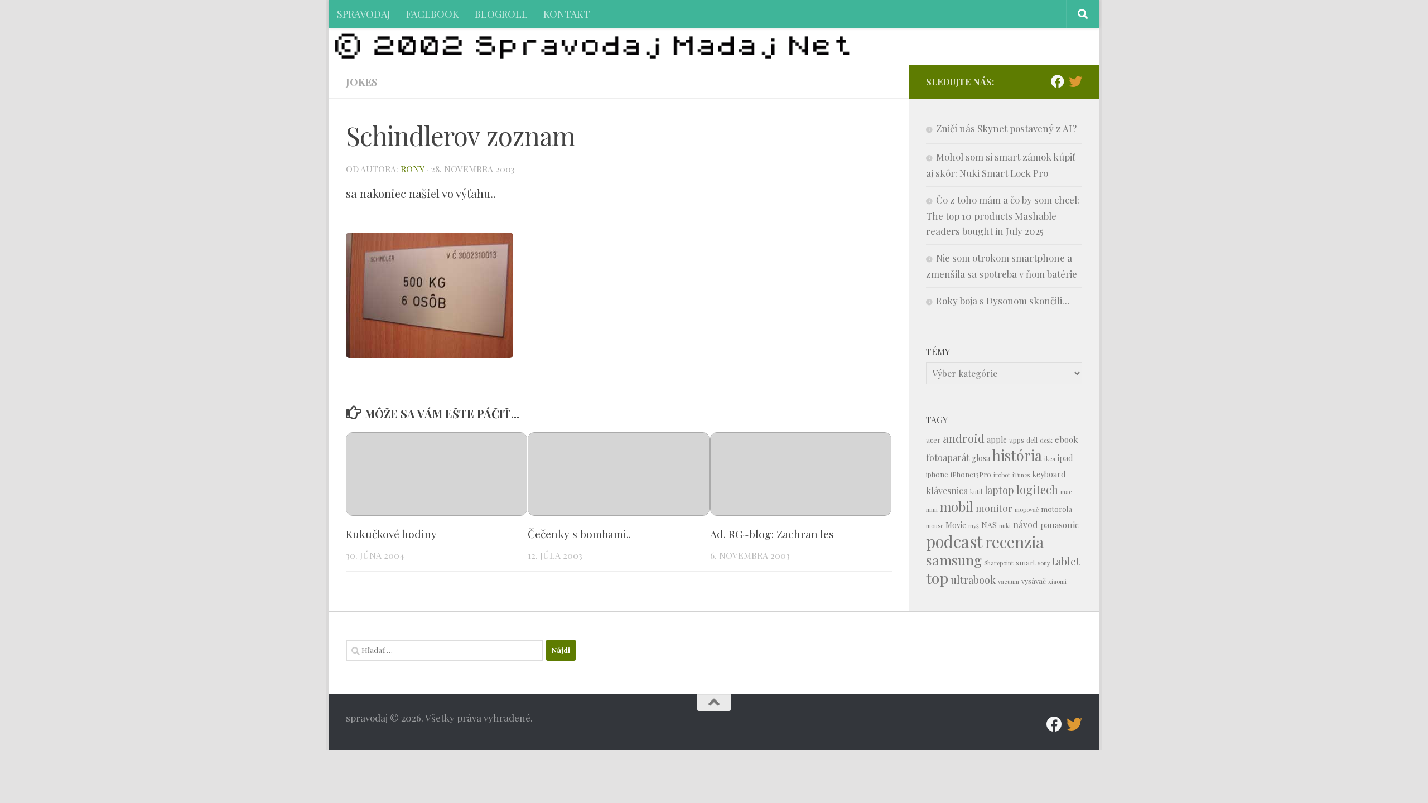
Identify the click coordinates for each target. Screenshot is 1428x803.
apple (997, 439)
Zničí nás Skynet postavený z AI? (1006, 128)
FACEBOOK (432, 14)
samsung (954, 559)
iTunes (1021, 475)
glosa (981, 458)
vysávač (1033, 581)
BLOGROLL (501, 14)
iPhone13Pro (971, 474)
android (964, 438)
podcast (954, 541)
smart (1025, 562)
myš (973, 525)
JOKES (361, 82)
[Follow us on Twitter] (1075, 81)
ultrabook (973, 580)
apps (1016, 439)
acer (933, 439)
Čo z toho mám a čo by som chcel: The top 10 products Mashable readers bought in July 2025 (1002, 215)
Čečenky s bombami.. (579, 533)
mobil (956, 506)
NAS (989, 525)
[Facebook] (1057, 81)
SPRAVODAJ (363, 14)
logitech (1037, 489)
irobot (1001, 475)
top (937, 578)
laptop (999, 489)
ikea (1049, 458)
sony (1044, 563)
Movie (955, 525)
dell (1032, 439)
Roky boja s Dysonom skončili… (1003, 300)
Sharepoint (999, 563)
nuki (1005, 525)
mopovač (1027, 509)
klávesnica (947, 490)
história (1017, 455)
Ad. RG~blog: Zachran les (772, 533)
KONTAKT (566, 14)
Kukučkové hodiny (391, 533)
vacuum (1008, 581)
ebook (1066, 439)
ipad (1065, 458)
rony (412, 169)
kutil (976, 491)
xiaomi (1057, 581)
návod (1025, 524)
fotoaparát (947, 457)
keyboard (1048, 474)
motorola (1056, 509)
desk (1046, 440)
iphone (937, 474)
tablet (1066, 561)
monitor (994, 507)
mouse (934, 525)
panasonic (1059, 524)
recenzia (1014, 541)
